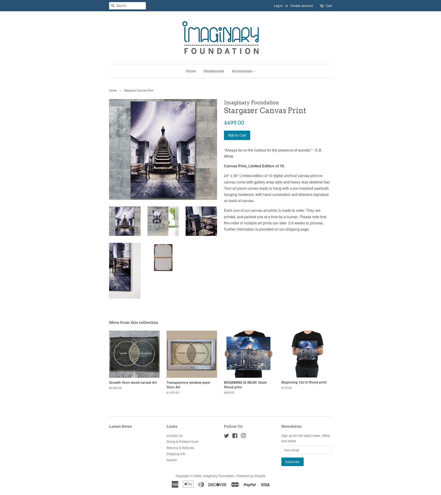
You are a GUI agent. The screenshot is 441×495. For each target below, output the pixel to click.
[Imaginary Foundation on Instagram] (243, 436)
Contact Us (175, 435)
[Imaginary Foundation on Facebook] (234, 436)
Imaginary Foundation (219, 475)
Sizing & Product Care (182, 441)
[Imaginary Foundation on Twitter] (226, 436)
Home (191, 71)
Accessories (242, 71)
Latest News (120, 426)
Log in (278, 5)
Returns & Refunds (180, 447)
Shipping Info (176, 453)
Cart (329, 5)
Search (172, 460)
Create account (302, 5)
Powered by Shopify (250, 475)
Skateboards (214, 71)
